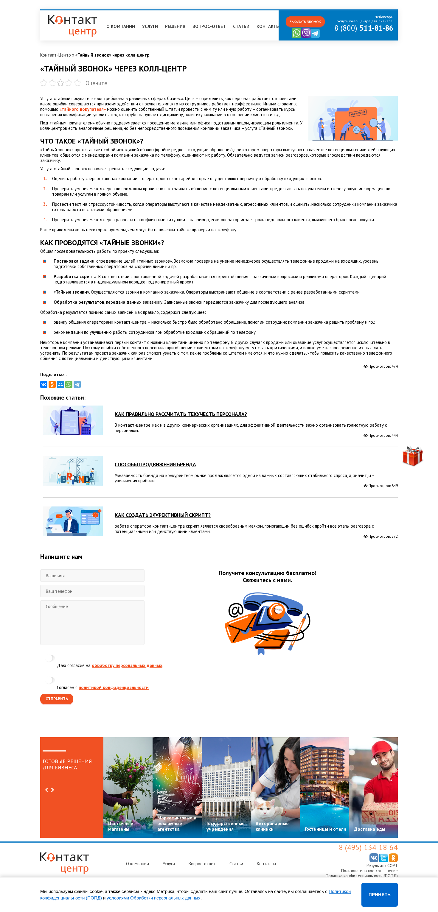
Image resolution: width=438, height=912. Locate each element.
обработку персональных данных (127, 665)
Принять (380, 894)
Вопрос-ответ (209, 26)
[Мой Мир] (60, 384)
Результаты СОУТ (382, 865)
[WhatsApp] (68, 384)
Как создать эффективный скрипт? (163, 515)
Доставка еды (369, 829)
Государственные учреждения (225, 826)
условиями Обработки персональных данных (154, 897)
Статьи (241, 26)
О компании (120, 26)
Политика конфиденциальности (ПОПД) (362, 875)
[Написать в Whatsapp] (296, 36)
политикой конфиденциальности (114, 687)
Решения (175, 26)
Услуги (150, 26)
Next (52, 790)
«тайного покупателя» (83, 109)
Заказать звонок (305, 21)
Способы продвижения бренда (155, 464)
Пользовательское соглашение (369, 870)
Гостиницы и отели (325, 829)
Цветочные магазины (120, 826)
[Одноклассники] (52, 384)
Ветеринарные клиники (272, 826)
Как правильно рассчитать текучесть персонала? (181, 414)
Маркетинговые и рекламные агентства (176, 823)
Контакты (268, 26)
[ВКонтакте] (43, 384)
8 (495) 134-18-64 (368, 847)
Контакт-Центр (55, 55)
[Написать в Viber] (306, 36)
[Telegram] (77, 384)
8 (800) (363, 28)
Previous (46, 790)
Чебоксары (53, 13)
